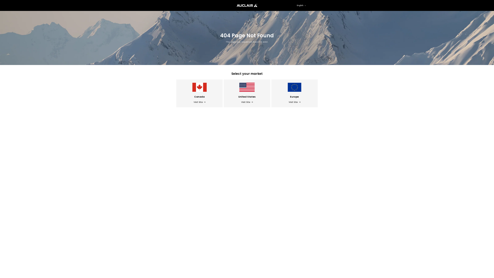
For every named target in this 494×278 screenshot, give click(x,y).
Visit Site (198, 102)
